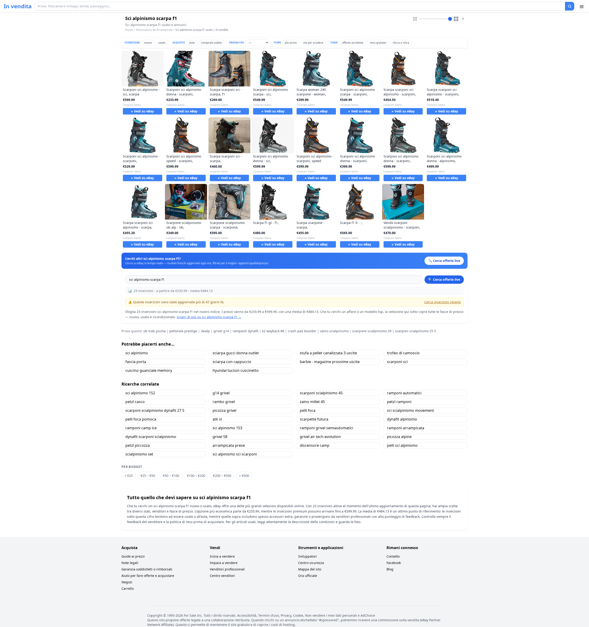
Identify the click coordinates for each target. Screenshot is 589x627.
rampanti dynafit (245, 331)
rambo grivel (224, 401)
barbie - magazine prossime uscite (330, 361)
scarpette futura (314, 419)
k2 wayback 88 (273, 331)
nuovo (148, 43)
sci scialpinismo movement (410, 410)
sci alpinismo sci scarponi (235, 454)
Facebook (394, 563)
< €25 (128, 475)
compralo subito (211, 43)
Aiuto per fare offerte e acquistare (147, 575)
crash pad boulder (302, 331)
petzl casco (135, 401)
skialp (205, 331)
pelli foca (307, 410)
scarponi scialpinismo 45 (321, 392)
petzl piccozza (137, 445)
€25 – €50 (148, 475)
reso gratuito (378, 43)
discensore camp (314, 445)
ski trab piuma (154, 331)
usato (161, 43)
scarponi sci (397, 361)
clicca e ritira (401, 43)
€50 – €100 (171, 475)
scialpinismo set (139, 454)
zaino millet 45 (312, 401)
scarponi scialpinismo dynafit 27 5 (154, 410)
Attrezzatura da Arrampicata (154, 30)
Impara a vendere (223, 563)
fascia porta (135, 361)
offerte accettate (352, 43)
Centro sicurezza (311, 563)
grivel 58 (220, 436)
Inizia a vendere (222, 556)
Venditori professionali (227, 569)
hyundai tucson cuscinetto (236, 370)
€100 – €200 (196, 475)
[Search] (569, 6)
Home (129, 30)
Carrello (127, 588)
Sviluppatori (307, 556)
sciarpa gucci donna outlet (236, 352)
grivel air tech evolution (320, 436)
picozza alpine (399, 436)
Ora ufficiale (307, 575)
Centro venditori (222, 575)
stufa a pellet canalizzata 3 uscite (328, 352)
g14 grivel (221, 392)
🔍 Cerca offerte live (444, 279)
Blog (390, 569)
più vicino (291, 43)
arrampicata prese (229, 445)
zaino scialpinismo (334, 331)
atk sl (217, 419)
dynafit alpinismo (402, 419)
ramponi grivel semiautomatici (326, 427)
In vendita (18, 6)
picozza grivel (224, 410)
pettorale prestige (183, 331)
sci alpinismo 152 (140, 392)
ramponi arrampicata (405, 427)
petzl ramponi (399, 401)
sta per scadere (313, 43)
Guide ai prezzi (133, 556)
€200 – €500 (222, 475)
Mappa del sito (309, 569)
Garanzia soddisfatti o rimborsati (146, 569)
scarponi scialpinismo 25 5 (415, 331)
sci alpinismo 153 (227, 427)
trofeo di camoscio (403, 352)
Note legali (129, 563)
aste (192, 43)
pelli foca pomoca (140, 419)
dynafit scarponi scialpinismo (150, 436)
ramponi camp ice (141, 427)
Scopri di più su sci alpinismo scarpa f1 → (209, 317)
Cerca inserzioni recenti (442, 302)
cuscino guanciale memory (148, 370)
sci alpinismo (136, 352)
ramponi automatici (404, 392)
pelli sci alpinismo (402, 445)
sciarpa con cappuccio (232, 361)
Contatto (393, 556)
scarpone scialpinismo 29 (371, 331)
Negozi (126, 582)
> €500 (244, 475)
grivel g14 (221, 331)
